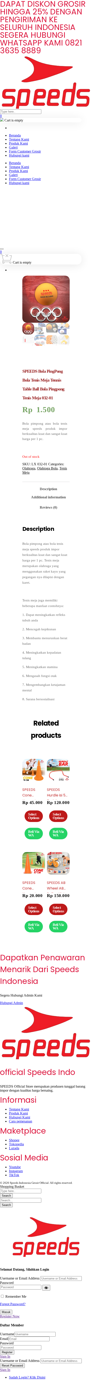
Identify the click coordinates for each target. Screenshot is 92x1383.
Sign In (5, 1356)
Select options (33, 816)
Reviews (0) (48, 507)
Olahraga (28, 468)
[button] (46, 1209)
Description (48, 489)
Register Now (10, 1316)
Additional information (48, 497)
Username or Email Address (20, 1278)
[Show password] (46, 1288)
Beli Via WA (33, 833)
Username (7, 1334)
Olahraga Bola (47, 468)
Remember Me (15, 1296)
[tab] (48, 488)
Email (4, 1339)
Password (7, 1283)
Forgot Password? (12, 1304)
